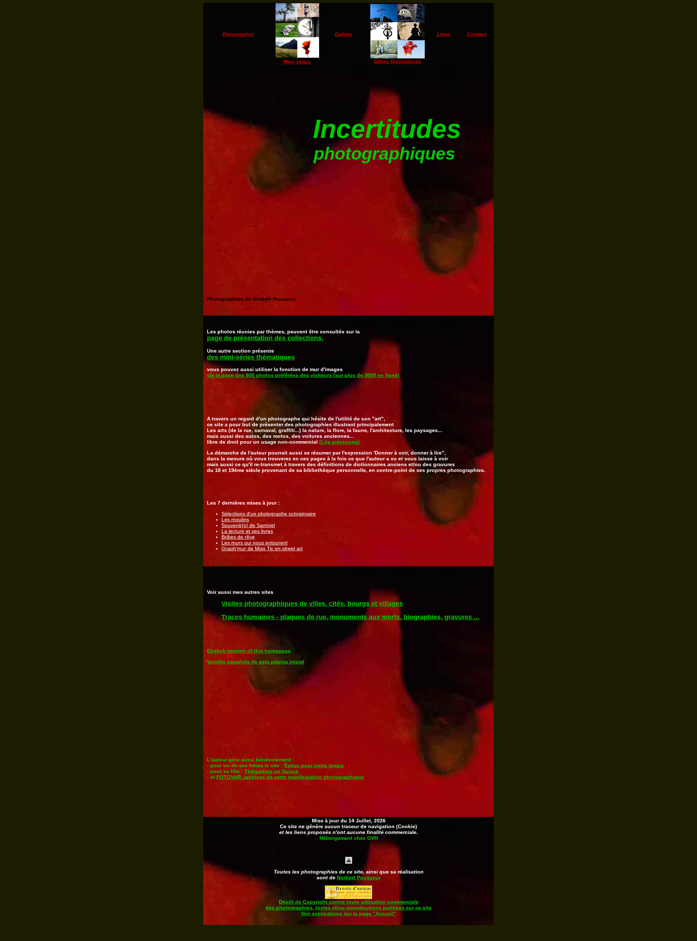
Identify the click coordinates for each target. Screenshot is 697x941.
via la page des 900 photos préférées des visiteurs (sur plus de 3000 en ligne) (303, 375)
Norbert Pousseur (358, 877)
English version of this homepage (249, 651)
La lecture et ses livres (247, 531)
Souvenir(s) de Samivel (248, 525)
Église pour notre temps (314, 765)
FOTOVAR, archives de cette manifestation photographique (290, 777)
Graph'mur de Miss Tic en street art (262, 548)
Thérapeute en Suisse (271, 771)
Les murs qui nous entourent (254, 543)
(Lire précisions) (339, 442)
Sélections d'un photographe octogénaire (268, 514)
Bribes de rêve (238, 537)
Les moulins (235, 519)
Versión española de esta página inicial (255, 662)
